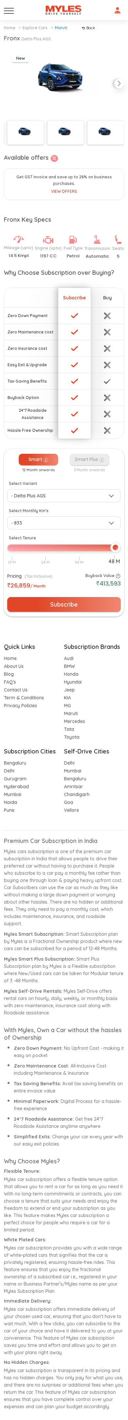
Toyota (71, 737)
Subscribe (64, 604)
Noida (10, 802)
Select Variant (23, 483)
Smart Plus (87, 459)
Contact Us (16, 690)
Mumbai (12, 794)
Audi (69, 658)
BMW (69, 666)
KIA (67, 698)
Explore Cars (35, 27)
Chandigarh (77, 794)
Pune (9, 810)
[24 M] (45, 562)
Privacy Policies (20, 706)
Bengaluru (15, 763)
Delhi (9, 771)
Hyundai (73, 682)
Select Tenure (22, 537)
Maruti (61, 27)
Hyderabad (16, 787)
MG (67, 706)
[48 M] (114, 561)
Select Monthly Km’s (29, 510)
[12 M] (11, 562)
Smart (36, 459)
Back (90, 27)
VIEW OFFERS (64, 191)
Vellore (71, 810)
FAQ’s (10, 682)
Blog (9, 674)
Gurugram (15, 779)
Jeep (69, 690)
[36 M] (79, 562)
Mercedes (74, 721)
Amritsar (73, 787)
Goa (68, 802)
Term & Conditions (24, 698)
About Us (14, 666)
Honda (71, 674)
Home (9, 27)
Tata (69, 729)
